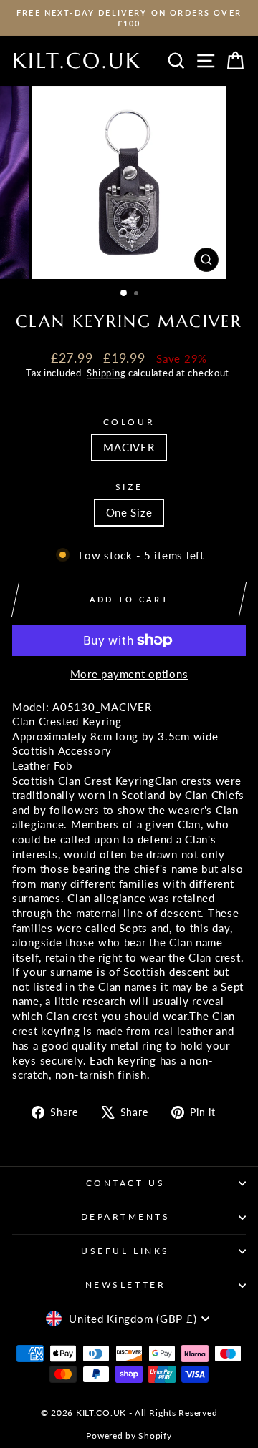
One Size (129, 512)
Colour (129, 421)
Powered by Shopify (128, 1435)
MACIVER (128, 447)
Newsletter (125, 1284)
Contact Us (125, 1183)
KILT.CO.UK (76, 60)
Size (129, 486)
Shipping (106, 373)
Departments (126, 1216)
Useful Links (125, 1251)
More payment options (129, 673)
